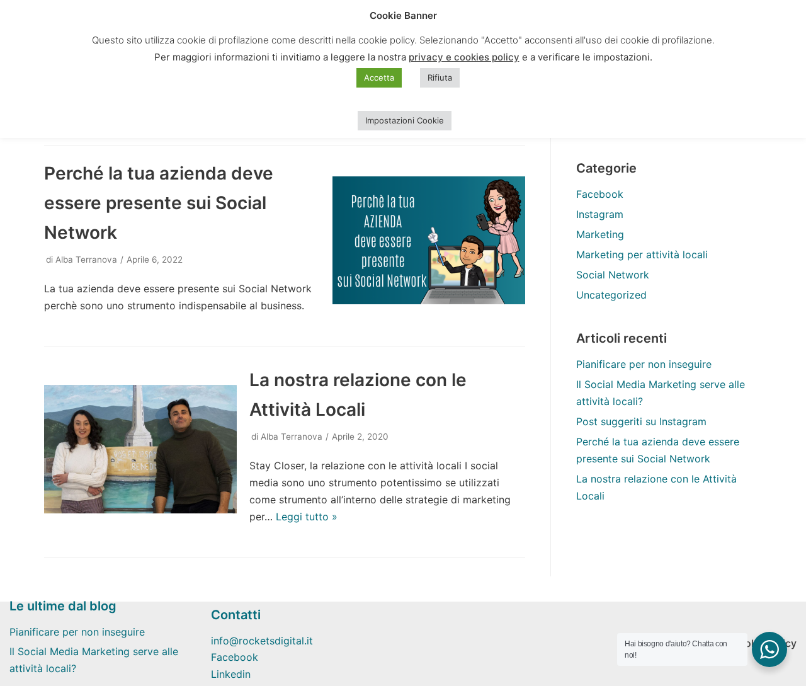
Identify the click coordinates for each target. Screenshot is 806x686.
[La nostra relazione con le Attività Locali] (140, 509)
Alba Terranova (86, 259)
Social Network (612, 274)
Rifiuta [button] (440, 77)
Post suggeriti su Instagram (641, 421)
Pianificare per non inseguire (644, 364)
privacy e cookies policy (464, 57)
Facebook (599, 194)
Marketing (600, 234)
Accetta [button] (379, 77)
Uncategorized (611, 295)
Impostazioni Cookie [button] (404, 120)
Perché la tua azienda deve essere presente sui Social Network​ (158, 203)
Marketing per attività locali (642, 254)
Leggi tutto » (307, 516)
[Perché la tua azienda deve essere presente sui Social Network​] (428, 300)
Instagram (599, 214)
